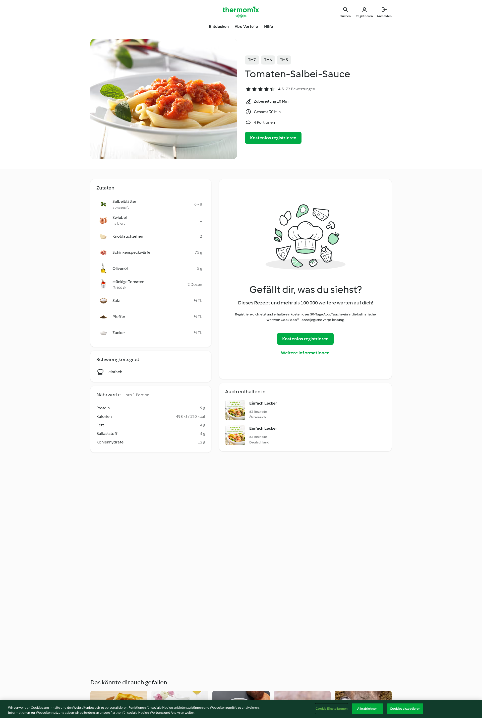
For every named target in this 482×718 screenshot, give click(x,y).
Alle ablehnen (367, 708)
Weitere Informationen (305, 353)
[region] (241, 709)
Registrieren (364, 16)
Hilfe (268, 26)
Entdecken (219, 26)
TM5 (284, 59)
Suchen (345, 16)
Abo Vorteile (246, 26)
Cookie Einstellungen (332, 708)
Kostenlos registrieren (273, 138)
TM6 (268, 59)
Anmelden (384, 16)
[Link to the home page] (241, 12)
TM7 (252, 59)
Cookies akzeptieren (405, 708)
